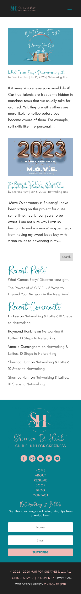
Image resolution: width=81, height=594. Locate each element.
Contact (40, 495)
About (40, 475)
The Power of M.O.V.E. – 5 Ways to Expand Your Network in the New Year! (36, 185)
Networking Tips (58, 77)
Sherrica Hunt (20, 77)
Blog (40, 490)
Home (41, 470)
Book (40, 485)
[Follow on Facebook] (24, 458)
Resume (40, 480)
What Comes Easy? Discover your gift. (36, 72)
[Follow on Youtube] (57, 458)
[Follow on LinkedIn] (40, 458)
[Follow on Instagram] (32, 458)
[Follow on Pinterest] (48, 458)
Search (66, 257)
